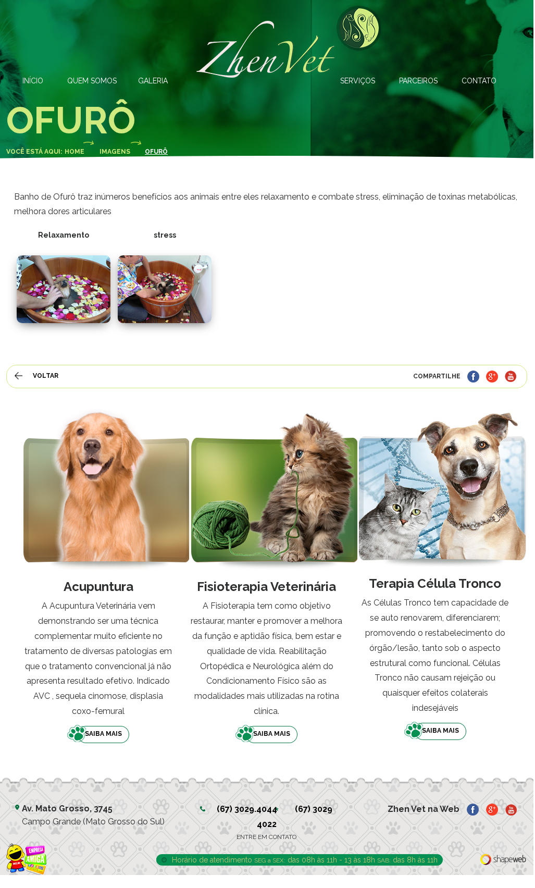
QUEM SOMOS (92, 81)
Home (74, 151)
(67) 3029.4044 (247, 809)
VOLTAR (45, 375)
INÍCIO (32, 81)
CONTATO (479, 81)
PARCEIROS (418, 81)
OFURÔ (156, 151)
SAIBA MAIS (103, 733)
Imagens (115, 151)
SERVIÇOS (357, 81)
